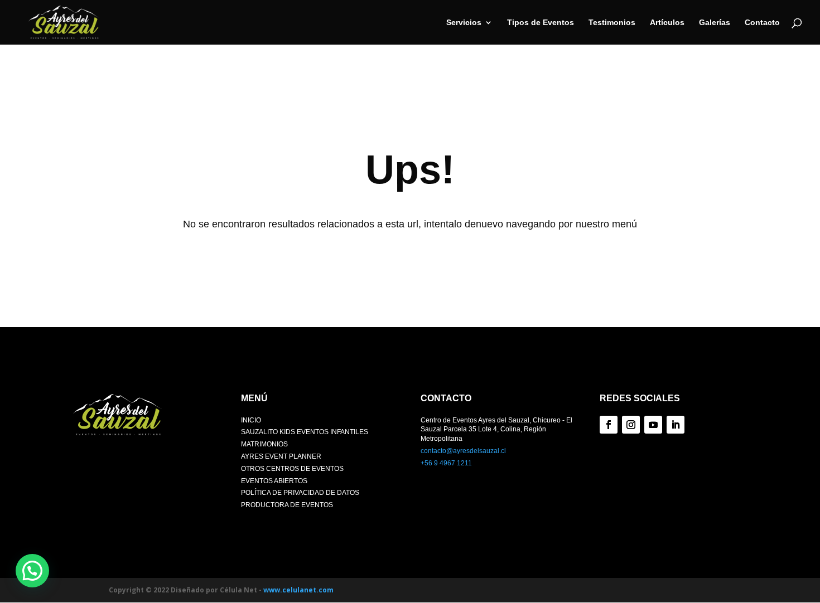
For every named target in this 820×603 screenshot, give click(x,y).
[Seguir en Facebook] (609, 425)
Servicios (463, 22)
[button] (32, 570)
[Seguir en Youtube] (653, 425)
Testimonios (612, 22)
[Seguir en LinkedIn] (675, 425)
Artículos (667, 22)
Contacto (762, 22)
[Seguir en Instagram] (631, 425)
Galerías (714, 22)
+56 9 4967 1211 (446, 463)
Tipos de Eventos (540, 22)
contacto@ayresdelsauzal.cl (463, 451)
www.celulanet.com (298, 590)
